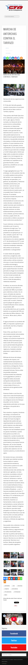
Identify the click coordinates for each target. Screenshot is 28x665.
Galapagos (4, 663)
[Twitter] (10, 58)
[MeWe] (16, 578)
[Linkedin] (13, 58)
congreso (7, 588)
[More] (21, 58)
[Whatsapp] (7, 58)
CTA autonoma (8, 591)
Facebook (10, 20)
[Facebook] (4, 58)
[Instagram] (15, 58)
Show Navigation (22, 14)
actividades (7, 585)
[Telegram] (18, 58)
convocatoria (15, 588)
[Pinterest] (14, 578)
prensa (7, 48)
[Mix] (19, 578)
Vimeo (17, 20)
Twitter (14, 20)
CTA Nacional (17, 591)
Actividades (8, 53)
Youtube (14, 647)
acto (14, 585)
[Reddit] (9, 578)
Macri (6, 594)
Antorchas (20, 585)
